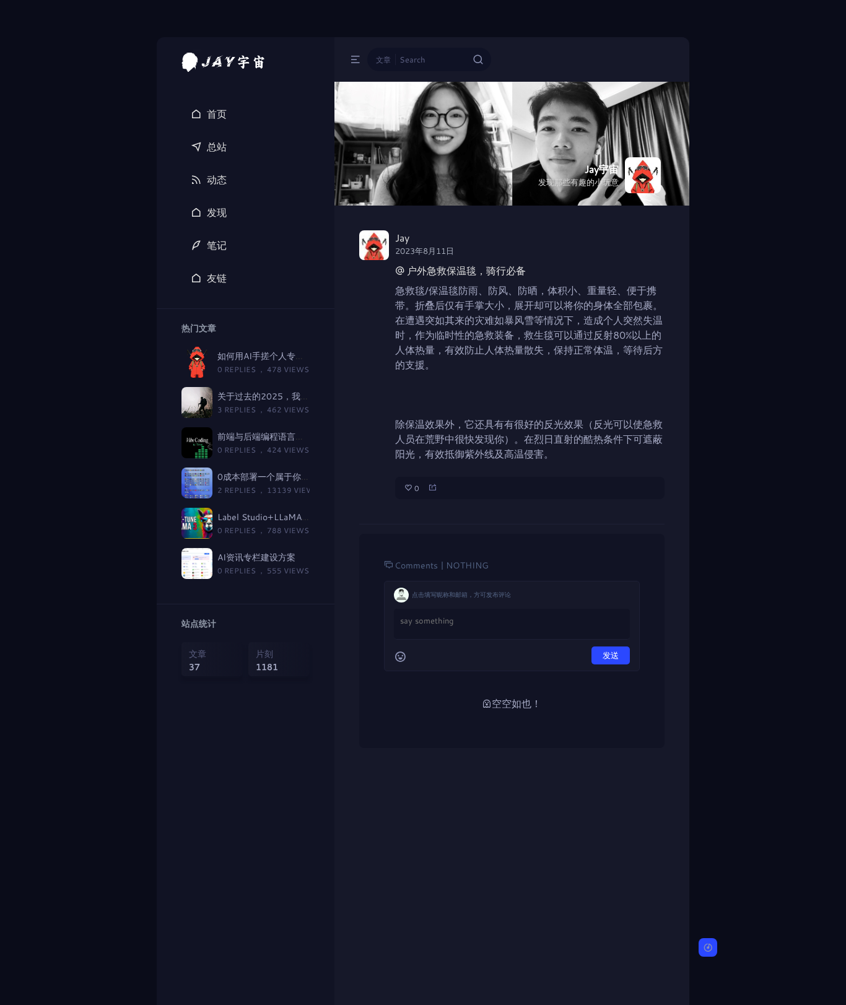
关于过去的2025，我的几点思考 (280, 396)
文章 (383, 59)
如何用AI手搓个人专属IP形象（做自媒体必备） (308, 356)
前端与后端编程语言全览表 (269, 436)
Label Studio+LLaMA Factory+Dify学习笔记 (304, 517)
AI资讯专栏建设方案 (256, 557)
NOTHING (467, 565)
